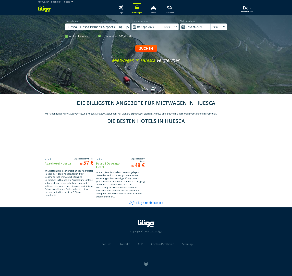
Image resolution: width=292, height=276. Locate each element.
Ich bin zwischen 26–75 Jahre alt (116, 36)
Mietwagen (43, 1)
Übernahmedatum (140, 21)
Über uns (105, 244)
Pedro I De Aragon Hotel (108, 165)
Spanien (55, 1)
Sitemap (187, 244)
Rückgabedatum (188, 21)
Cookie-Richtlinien (162, 244)
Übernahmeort (72, 21)
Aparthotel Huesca (58, 163)
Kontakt (124, 244)
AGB (140, 244)
